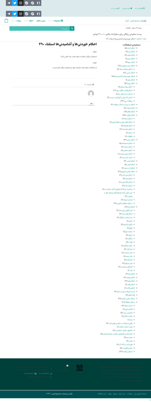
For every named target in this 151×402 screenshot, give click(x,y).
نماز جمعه (129, 256)
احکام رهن (131, 79)
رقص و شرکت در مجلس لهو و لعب (120, 323)
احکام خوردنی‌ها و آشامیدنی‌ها (125, 76)
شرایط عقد (128, 185)
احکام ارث (131, 51)
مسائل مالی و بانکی (128, 298)
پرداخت (129, 393)
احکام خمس (130, 72)
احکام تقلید (131, 55)
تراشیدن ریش (127, 312)
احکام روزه (131, 83)
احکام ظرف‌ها (127, 125)
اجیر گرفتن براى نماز (125, 210)
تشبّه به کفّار (128, 316)
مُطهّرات (129, 136)
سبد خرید (122, 393)
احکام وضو (131, 281)
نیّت (131, 270)
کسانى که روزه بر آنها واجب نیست (121, 97)
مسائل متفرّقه (130, 302)
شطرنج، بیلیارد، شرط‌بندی (123, 330)
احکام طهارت (130, 115)
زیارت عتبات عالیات (125, 326)
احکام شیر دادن (127, 175)
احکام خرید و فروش (128, 65)
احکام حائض (128, 150)
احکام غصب (130, 161)
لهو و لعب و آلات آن (125, 344)
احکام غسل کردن (126, 154)
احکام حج (131, 62)
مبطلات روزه (128, 101)
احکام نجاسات (127, 129)
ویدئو (115, 393)
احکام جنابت (128, 146)
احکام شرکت (130, 108)
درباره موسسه (126, 8)
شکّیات (130, 238)
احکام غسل (131, 139)
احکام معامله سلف (125, 69)
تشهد (130, 221)
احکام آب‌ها (128, 118)
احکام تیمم (131, 58)
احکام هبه (131, 274)
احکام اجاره (131, 48)
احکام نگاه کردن (127, 182)
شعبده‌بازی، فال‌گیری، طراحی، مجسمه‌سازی (117, 333)
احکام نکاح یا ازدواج (128, 171)
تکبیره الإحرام (127, 224)
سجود (130, 235)
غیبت (130, 341)
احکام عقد (128, 178)
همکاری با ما (139, 8)
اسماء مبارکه (128, 305)
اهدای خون (128, 309)
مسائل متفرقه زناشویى (124, 203)
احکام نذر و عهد (129, 168)
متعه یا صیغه (128, 199)
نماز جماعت (128, 252)
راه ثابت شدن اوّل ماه (125, 94)
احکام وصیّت (130, 277)
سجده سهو (128, 231)
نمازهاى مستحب (126, 266)
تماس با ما (114, 8)
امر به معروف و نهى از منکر (126, 291)
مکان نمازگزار (128, 245)
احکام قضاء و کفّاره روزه (124, 90)
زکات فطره (131, 295)
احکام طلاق (131, 111)
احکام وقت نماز (127, 214)
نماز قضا (129, 259)
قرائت (130, 242)
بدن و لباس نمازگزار (125, 217)
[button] (150, 400)
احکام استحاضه (127, 143)
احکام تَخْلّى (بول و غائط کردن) (122, 122)
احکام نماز (131, 206)
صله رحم (129, 337)
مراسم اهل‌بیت (127, 348)
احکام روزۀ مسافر (126, 87)
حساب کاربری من (140, 393)
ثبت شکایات (101, 393)
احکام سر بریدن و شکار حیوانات (124, 104)
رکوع (130, 228)
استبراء (130, 132)
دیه (131, 319)
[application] (52, 21)
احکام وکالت (130, 288)
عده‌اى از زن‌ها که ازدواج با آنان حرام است (118, 189)
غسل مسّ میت (127, 157)
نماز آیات (129, 249)
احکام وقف (131, 284)
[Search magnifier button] (72, 28)
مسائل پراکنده (127, 351)
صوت (109, 393)
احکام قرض (131, 164)
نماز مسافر (128, 263)
